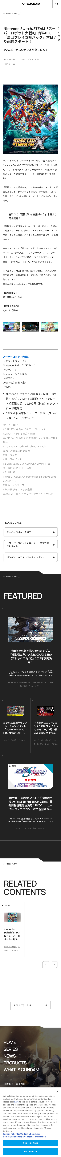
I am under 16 (30, 1151)
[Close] (57, 1091)
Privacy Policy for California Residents (21, 1134)
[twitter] (58, 35)
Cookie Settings (30, 1143)
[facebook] (58, 40)
